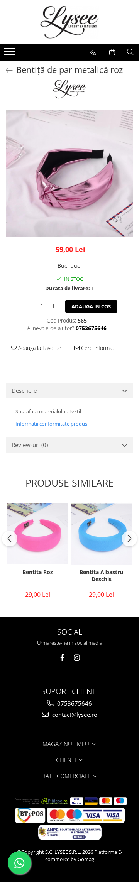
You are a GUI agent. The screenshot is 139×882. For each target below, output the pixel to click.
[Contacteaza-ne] (93, 52)
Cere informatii (98, 347)
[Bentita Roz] (37, 533)
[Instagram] (77, 657)
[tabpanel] (69, 173)
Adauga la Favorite (39, 347)
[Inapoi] (6, 70)
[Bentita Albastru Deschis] (101, 533)
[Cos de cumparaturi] (112, 52)
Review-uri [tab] (30, 445)
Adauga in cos (91, 306)
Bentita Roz (37, 572)
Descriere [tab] (24, 390)
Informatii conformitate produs (51, 423)
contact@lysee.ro (74, 714)
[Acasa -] (69, 22)
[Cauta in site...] (130, 52)
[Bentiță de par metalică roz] (69, 173)
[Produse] (10, 54)
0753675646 (74, 703)
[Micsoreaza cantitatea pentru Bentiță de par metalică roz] (30, 306)
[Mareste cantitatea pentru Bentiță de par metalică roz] (53, 306)
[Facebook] (62, 657)
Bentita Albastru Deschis (101, 576)
